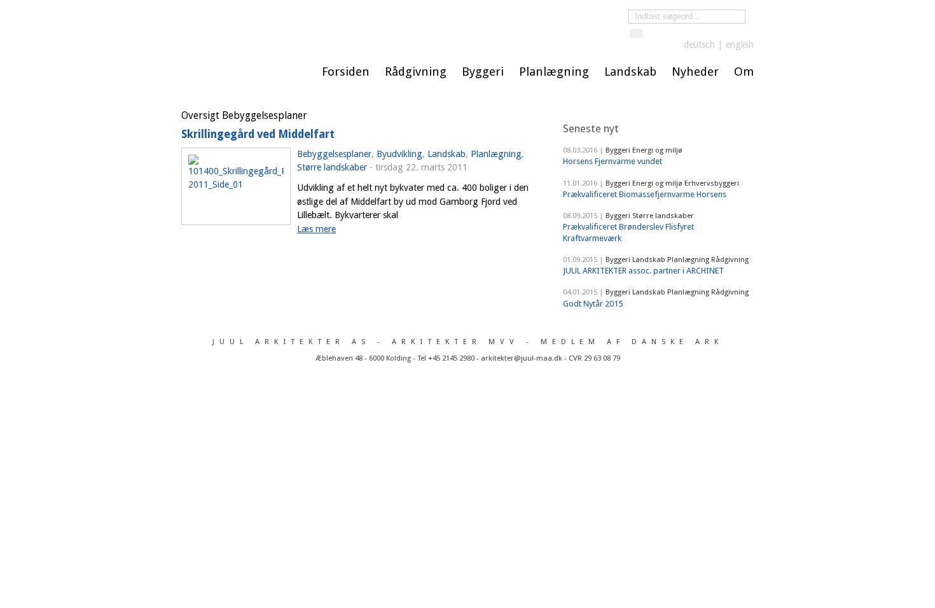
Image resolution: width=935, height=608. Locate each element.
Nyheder (695, 71)
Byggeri (483, 71)
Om (744, 71)
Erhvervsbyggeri (711, 183)
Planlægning (554, 71)
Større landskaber (332, 167)
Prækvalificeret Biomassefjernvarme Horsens (644, 194)
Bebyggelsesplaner (334, 154)
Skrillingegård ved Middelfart (258, 134)
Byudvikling (399, 154)
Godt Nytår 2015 (593, 303)
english (740, 44)
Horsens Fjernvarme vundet (612, 161)
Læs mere (316, 229)
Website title (375, 26)
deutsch (699, 44)
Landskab (630, 71)
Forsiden (346, 71)
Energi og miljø (657, 150)
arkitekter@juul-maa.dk (521, 358)
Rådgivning (416, 71)
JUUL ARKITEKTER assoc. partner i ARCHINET (643, 270)
